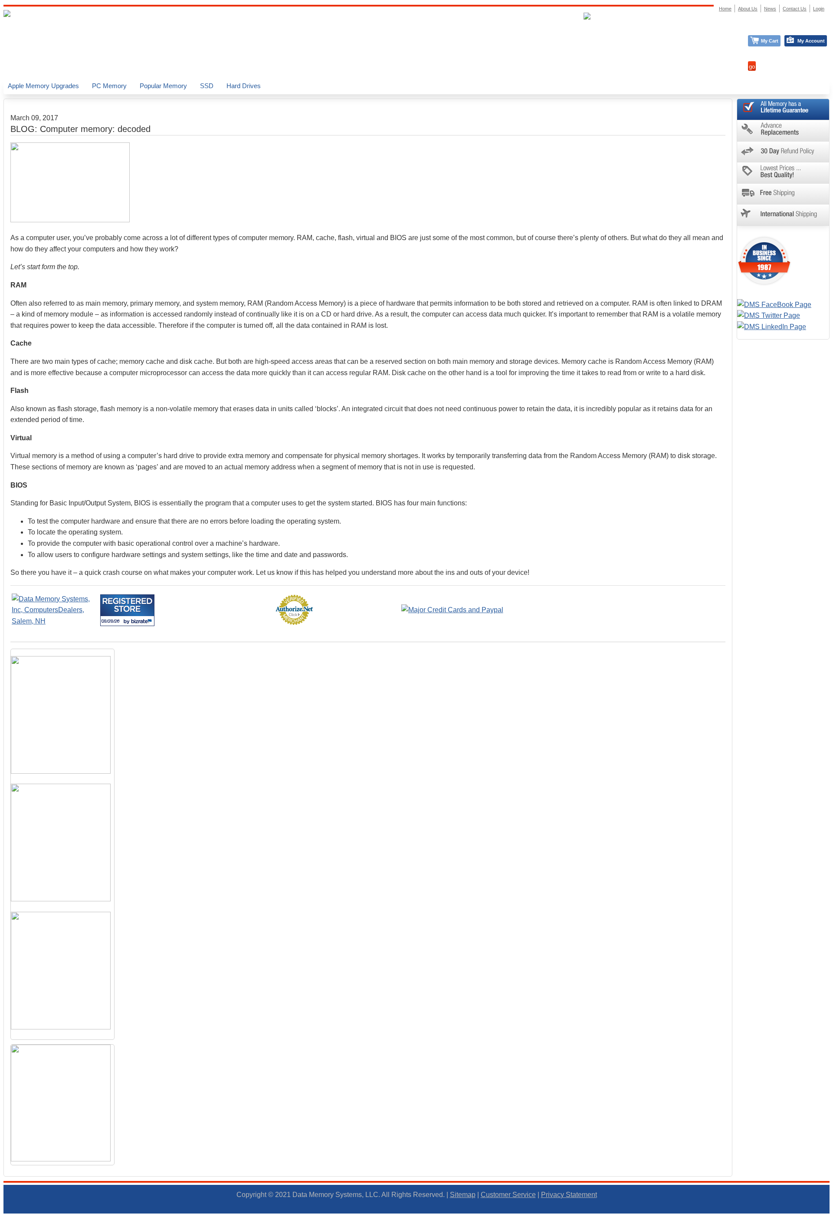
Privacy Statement (569, 1194)
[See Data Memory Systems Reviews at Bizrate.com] (127, 610)
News (770, 8)
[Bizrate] (142, 621)
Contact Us (795, 8)
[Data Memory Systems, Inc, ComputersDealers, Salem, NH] (55, 621)
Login (818, 8)
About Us (748, 8)
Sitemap (463, 1194)
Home (725, 8)
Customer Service (508, 1194)
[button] (832, 1213)
